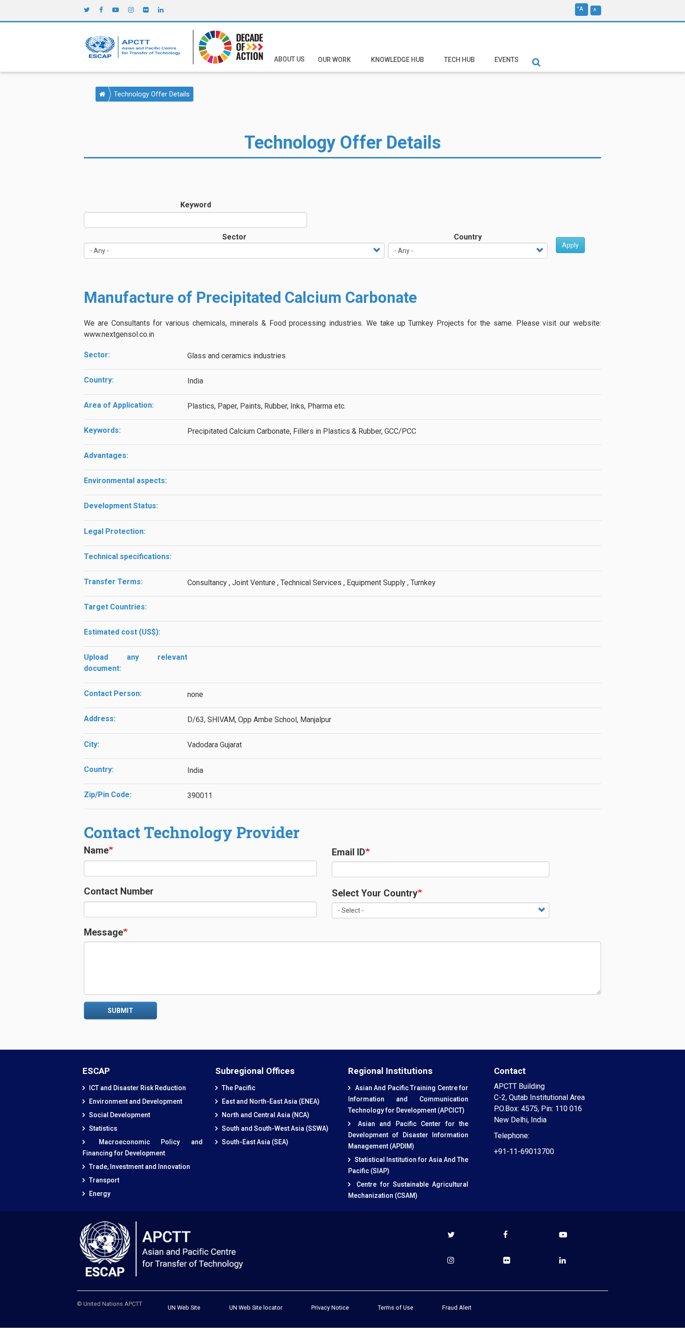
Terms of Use (395, 1307)
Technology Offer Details (152, 94)
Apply (570, 245)
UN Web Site (184, 1307)
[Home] (135, 47)
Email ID (348, 852)
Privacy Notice (330, 1307)
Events (506, 59)
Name (96, 850)
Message (103, 932)
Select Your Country (375, 893)
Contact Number (119, 891)
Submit (120, 1010)
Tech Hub (459, 59)
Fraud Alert (457, 1307)
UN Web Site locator (255, 1307)
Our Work (334, 59)
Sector (234, 236)
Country (468, 236)
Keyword (195, 204)
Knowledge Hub (397, 59)
